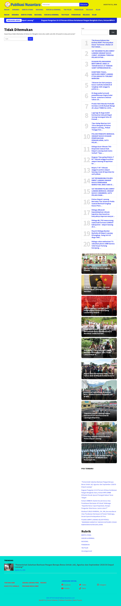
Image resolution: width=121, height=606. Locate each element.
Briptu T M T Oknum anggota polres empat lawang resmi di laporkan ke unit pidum (103, 171)
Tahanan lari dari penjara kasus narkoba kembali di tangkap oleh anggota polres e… (102, 86)
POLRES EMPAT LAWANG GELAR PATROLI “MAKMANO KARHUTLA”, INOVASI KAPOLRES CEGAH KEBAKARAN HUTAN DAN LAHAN (99, 522)
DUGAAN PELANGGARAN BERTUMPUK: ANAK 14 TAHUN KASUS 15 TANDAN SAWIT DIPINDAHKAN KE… (102, 64)
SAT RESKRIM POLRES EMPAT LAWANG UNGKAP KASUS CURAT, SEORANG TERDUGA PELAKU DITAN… (103, 54)
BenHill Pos (42, 600)
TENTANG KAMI (9, 583)
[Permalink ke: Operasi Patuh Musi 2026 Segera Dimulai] (99, 264)
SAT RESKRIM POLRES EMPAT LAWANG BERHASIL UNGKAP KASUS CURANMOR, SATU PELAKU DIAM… (103, 192)
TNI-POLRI (84, 548)
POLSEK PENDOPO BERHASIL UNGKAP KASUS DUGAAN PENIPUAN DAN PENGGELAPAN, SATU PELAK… (103, 138)
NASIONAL (84, 541)
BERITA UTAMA (86, 535)
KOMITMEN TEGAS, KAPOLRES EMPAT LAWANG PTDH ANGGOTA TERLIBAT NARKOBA (102, 75)
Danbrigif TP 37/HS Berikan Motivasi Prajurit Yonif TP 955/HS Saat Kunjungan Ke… (98, 457)
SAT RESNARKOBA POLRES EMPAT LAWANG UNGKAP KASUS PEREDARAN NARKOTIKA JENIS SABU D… (103, 181)
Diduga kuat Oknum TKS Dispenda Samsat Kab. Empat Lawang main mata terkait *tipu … (102, 150)
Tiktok (84, 588)
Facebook (67, 585)
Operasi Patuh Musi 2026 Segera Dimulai (97, 269)
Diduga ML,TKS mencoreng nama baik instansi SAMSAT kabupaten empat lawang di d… (103, 223)
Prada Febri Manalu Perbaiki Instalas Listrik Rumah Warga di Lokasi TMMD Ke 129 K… (103, 106)
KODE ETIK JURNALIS (11, 586)
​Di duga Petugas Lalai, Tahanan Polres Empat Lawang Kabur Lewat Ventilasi (98, 289)
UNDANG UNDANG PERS (30, 583)
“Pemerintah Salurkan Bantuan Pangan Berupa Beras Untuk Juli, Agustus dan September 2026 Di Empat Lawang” (98, 484)
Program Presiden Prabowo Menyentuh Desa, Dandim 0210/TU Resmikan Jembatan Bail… (98, 331)
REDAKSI (43, 583)
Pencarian (83, 4)
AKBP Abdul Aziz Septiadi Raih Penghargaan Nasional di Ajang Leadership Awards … (96, 310)
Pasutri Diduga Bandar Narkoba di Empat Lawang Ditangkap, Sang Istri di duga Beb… (102, 234)
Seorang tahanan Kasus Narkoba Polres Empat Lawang (97, 437)
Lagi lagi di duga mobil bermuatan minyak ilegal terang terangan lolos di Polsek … (102, 116)
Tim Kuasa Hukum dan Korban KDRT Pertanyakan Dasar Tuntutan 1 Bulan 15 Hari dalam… (102, 43)
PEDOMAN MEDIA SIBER (30, 586)
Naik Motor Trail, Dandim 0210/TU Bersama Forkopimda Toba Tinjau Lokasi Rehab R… (97, 352)
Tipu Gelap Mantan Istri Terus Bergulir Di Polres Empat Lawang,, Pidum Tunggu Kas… (101, 126)
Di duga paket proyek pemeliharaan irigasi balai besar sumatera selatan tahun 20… (102, 96)
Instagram (103, 585)
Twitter (84, 585)
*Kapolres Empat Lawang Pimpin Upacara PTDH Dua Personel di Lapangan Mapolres (97, 415)
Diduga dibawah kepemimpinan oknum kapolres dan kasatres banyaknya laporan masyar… (103, 213)
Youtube (66, 588)
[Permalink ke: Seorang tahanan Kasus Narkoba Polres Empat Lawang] (99, 432)
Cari (82, 28)
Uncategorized (86, 551)
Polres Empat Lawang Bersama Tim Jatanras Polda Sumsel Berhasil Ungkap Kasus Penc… (103, 202)
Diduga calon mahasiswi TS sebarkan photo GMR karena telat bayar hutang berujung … (103, 244)
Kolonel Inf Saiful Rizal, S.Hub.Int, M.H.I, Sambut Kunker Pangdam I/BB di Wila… (98, 394)
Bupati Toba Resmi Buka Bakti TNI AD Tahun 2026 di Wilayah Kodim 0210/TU (99, 375)
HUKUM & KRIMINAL (88, 538)
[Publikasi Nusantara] (22, 4)
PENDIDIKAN (85, 545)
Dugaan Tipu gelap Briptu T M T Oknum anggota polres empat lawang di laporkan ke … (103, 160)
